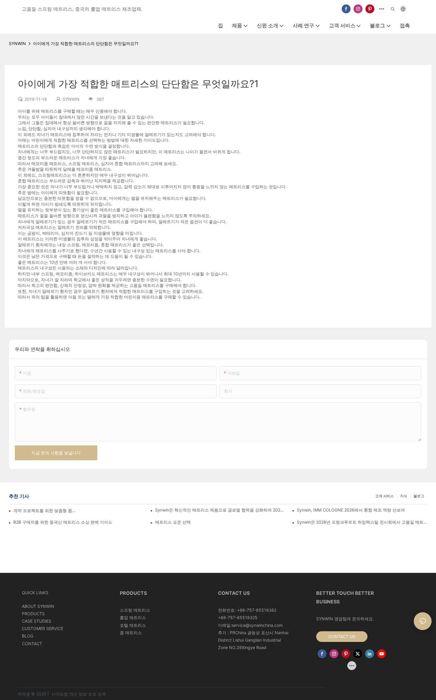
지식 (403, 496)
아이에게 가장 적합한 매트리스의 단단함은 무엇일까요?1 (86, 43)
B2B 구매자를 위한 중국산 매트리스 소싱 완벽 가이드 (62, 522)
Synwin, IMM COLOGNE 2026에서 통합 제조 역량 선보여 (351, 509)
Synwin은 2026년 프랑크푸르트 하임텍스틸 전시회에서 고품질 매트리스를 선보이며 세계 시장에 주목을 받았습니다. (362, 522)
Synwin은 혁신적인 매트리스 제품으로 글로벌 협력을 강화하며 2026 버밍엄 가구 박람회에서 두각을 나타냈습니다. (220, 509)
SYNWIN (17, 43)
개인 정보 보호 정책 (87, 693)
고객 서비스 (384, 496)
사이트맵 (59, 693)
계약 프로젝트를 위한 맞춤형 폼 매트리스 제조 (44, 510)
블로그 (418, 496)
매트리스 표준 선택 (173, 522)
